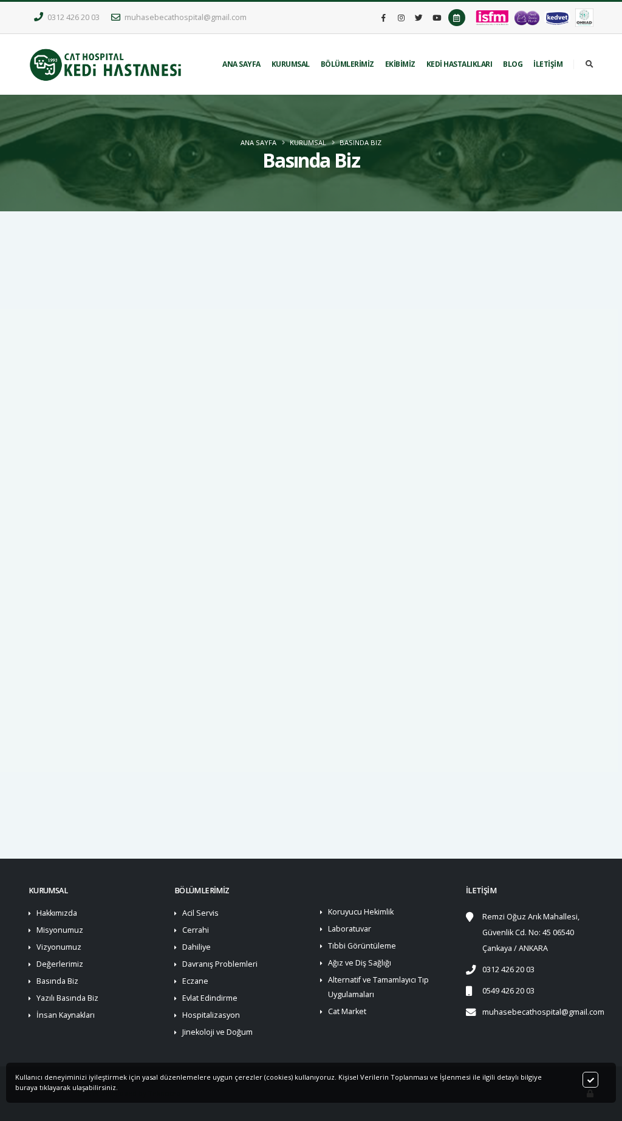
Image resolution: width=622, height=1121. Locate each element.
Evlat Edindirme (210, 998)
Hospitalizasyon (211, 1015)
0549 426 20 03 (508, 991)
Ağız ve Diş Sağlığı (359, 963)
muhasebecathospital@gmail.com (185, 17)
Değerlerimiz (59, 964)
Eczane (195, 981)
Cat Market (347, 1011)
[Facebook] (383, 17)
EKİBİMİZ (400, 64)
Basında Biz (360, 142)
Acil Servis (200, 913)
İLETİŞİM (547, 64)
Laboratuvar (349, 929)
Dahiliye (196, 947)
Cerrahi (195, 930)
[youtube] (436, 17)
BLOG (512, 64)
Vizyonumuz (58, 947)
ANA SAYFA (241, 64)
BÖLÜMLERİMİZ (347, 64)
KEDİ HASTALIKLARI (459, 64)
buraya (26, 1087)
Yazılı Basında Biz (67, 998)
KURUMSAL (291, 64)
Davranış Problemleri (220, 964)
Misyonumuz (59, 930)
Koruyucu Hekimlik (361, 912)
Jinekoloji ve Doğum (217, 1032)
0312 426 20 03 (73, 17)
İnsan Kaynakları (65, 1015)
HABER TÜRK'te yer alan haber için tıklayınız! (124, 775)
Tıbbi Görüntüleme (362, 946)
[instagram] (401, 17)
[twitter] (419, 17)
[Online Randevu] (456, 17)
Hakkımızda (56, 913)
